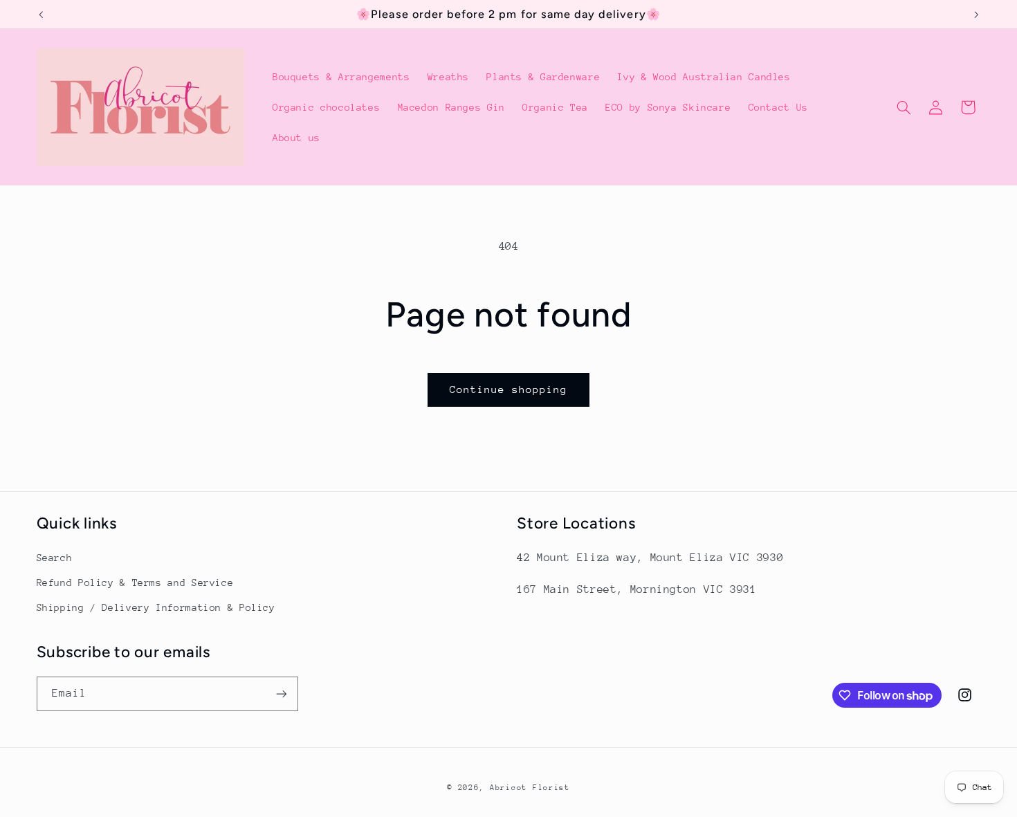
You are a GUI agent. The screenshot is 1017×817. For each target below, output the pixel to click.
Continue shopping (509, 389)
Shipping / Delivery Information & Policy (156, 607)
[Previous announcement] (41, 14)
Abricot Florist (530, 787)
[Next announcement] (976, 14)
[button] (903, 107)
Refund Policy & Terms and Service (135, 582)
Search (55, 557)
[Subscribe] (281, 693)
